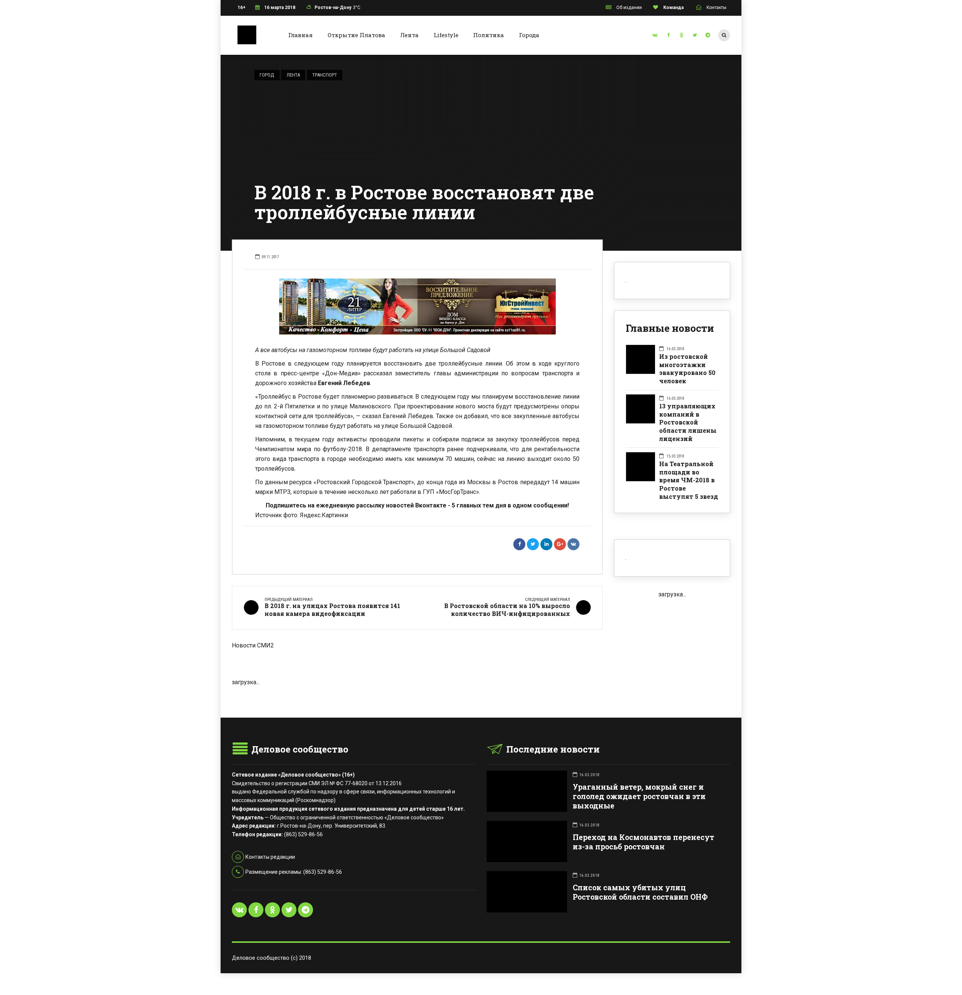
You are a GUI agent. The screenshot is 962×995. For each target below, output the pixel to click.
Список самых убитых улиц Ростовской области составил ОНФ (640, 892)
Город (267, 75)
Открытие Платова (356, 35)
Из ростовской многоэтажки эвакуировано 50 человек (687, 368)
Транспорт (324, 75)
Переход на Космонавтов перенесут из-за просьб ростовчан (643, 841)
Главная (300, 35)
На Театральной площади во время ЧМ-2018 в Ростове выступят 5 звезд (688, 480)
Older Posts (417, 699)
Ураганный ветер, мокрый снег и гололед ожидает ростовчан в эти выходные (639, 796)
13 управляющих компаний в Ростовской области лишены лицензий (688, 422)
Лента (409, 35)
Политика (488, 35)
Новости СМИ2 (253, 645)
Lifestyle (446, 35)
